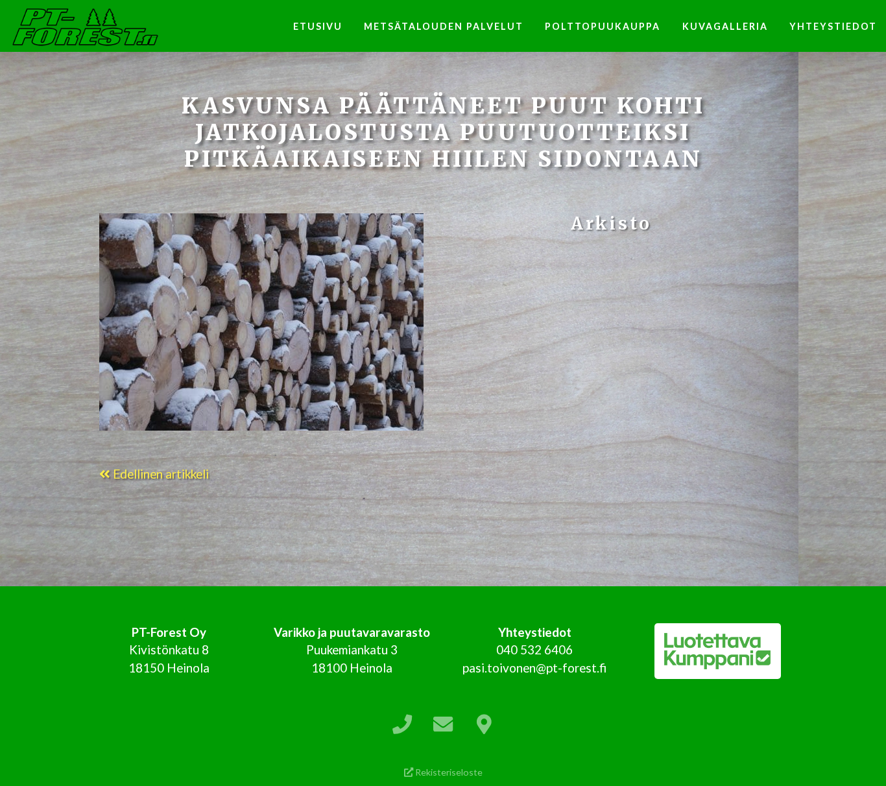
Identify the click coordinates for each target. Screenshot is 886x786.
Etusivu (317, 26)
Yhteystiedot (833, 26)
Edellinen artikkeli (159, 473)
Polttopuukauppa (602, 26)
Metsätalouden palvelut (443, 26)
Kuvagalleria (725, 26)
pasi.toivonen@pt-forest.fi (534, 667)
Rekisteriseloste (448, 772)
